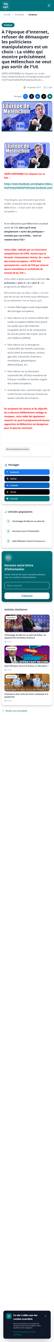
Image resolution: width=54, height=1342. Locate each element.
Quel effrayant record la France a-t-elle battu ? (29, 541)
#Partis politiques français (17, 449)
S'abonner (27, 595)
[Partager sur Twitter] (31, 96)
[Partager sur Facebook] (25, 96)
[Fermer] (45, 1315)
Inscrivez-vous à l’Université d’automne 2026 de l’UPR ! (25, 531)
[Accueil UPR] (6, 5)
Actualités (19, 14)
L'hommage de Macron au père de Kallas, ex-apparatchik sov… (28, 521)
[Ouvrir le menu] (49, 5)
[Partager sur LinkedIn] (37, 96)
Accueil (7, 14)
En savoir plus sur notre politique (24, 1333)
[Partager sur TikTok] (43, 96)
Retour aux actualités (16, 710)
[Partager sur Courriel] (49, 96)
